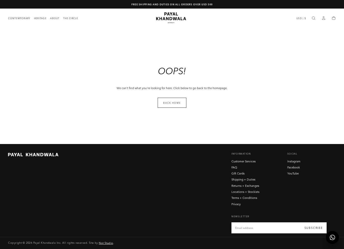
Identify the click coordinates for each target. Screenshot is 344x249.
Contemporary (19, 18)
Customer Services (243, 161)
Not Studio (106, 242)
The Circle (70, 18)
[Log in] (323, 18)
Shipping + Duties (243, 179)
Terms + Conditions (244, 198)
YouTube (293, 173)
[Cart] (333, 18)
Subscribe (313, 228)
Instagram (293, 161)
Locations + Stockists (245, 192)
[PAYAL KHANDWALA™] (33, 154)
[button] (301, 18)
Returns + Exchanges (245, 186)
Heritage (40, 18)
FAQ (234, 167)
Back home (172, 102)
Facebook (293, 167)
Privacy (236, 204)
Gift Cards (238, 173)
